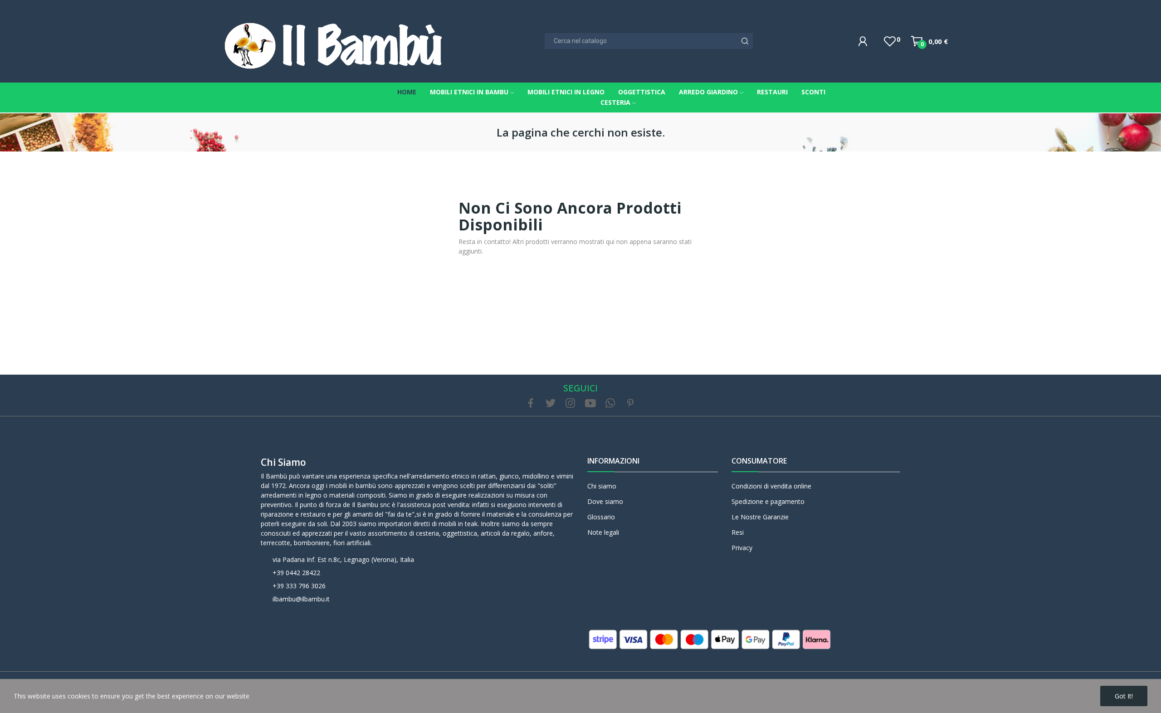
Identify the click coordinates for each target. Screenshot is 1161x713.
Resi (738, 532)
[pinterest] (630, 403)
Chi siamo (283, 462)
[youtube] (590, 403)
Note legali (603, 532)
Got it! (1124, 696)
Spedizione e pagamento (768, 501)
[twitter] (550, 403)
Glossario (601, 517)
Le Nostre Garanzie (760, 517)
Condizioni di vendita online (771, 486)
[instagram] (570, 403)
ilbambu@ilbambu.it (301, 599)
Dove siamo (605, 501)
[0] (890, 41)
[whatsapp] (610, 403)
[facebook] (530, 403)
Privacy (742, 547)
